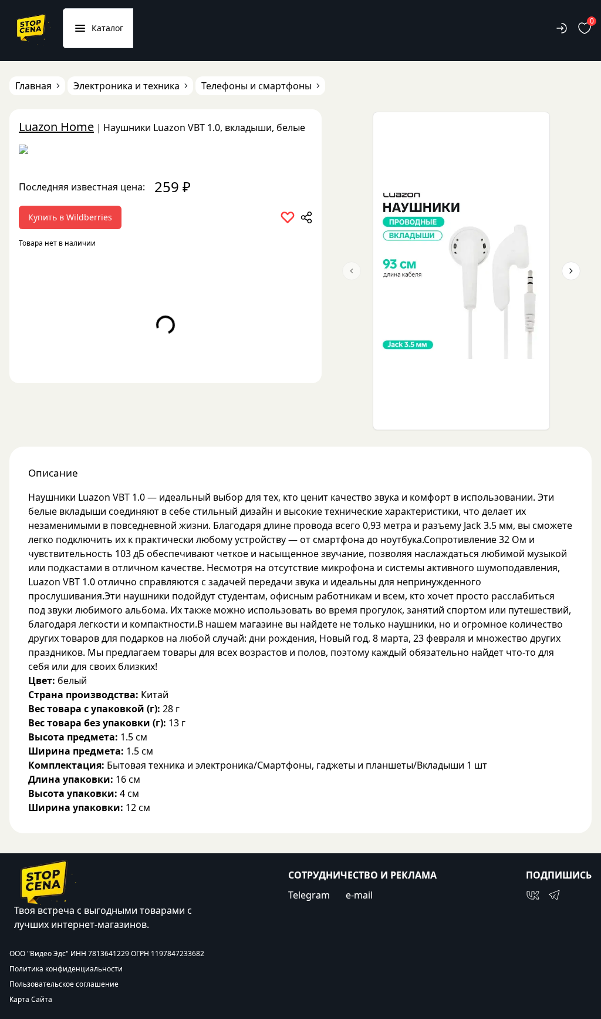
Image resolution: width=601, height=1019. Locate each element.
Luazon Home (56, 127)
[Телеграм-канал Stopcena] (554, 895)
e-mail (359, 895)
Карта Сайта (30, 999)
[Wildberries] (165, 152)
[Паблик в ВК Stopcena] (533, 895)
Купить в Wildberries (70, 217)
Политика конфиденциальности (66, 969)
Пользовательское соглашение (64, 984)
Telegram (309, 895)
